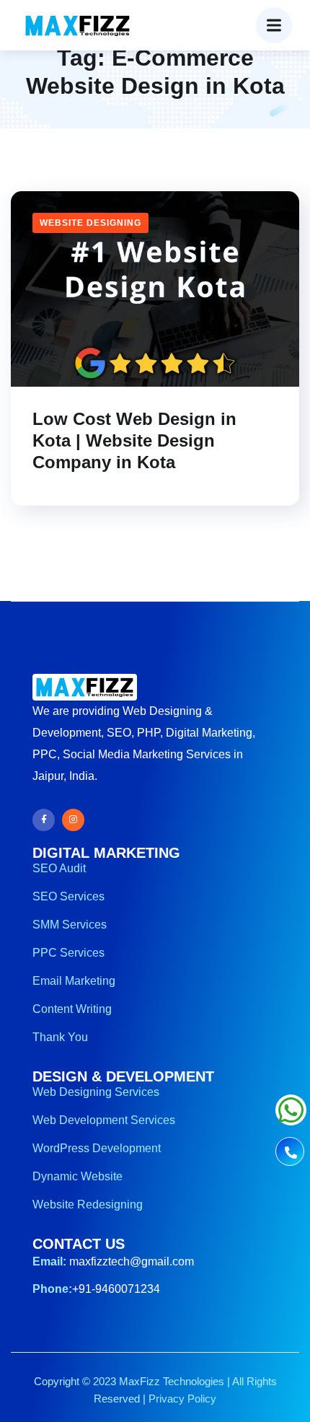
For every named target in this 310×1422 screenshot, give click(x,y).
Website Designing (90, 223)
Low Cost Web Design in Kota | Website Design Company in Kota (134, 440)
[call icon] (289, 1153)
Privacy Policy (182, 1398)
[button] (274, 25)
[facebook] (43, 820)
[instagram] (73, 820)
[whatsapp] (290, 1117)
